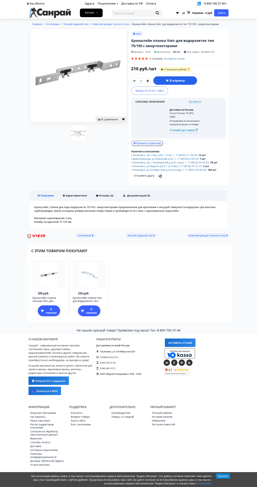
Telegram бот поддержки (49, 380)
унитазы (76, 369)
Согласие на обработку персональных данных (44, 433)
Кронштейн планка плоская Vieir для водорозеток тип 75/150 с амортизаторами (48, 302)
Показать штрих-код (148, 143)
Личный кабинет (162, 413)
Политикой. (205, 483)
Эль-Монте (195, 101)
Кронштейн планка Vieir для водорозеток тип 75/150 (87, 301)
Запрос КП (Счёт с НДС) (149, 90)
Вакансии (36, 438)
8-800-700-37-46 (214, 3)
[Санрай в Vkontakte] (167, 363)
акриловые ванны (58, 369)
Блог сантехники (81, 424)
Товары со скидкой (122, 416)
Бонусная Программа (43, 413)
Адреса (89, 3)
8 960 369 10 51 (108, 368)
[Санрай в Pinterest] (182, 363)
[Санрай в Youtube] (189, 363)
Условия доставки (182, 130)
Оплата (151, 3)
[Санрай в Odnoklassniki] (174, 363)
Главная (37, 24)
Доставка (35, 446)
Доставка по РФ (132, 3)
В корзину (176, 80)
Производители (120, 413)
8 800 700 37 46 (108, 362)
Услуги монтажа (40, 464)
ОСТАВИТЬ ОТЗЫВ (180, 342)
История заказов (162, 416)
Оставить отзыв (174, 58)
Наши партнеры (40, 420)
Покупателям (107, 3)
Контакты (76, 413)
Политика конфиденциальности (43, 455)
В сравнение (109, 119)
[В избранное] (123, 119)
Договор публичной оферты (47, 460)
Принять (223, 476)
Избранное (158, 420)
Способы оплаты (40, 442)
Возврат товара (80, 416)
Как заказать (38, 416)
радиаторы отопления (42, 373)
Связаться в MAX (46, 391)
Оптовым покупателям (44, 450)
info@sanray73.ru (109, 357)
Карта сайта (78, 420)
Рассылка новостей (163, 424)
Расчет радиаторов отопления (41, 426)
